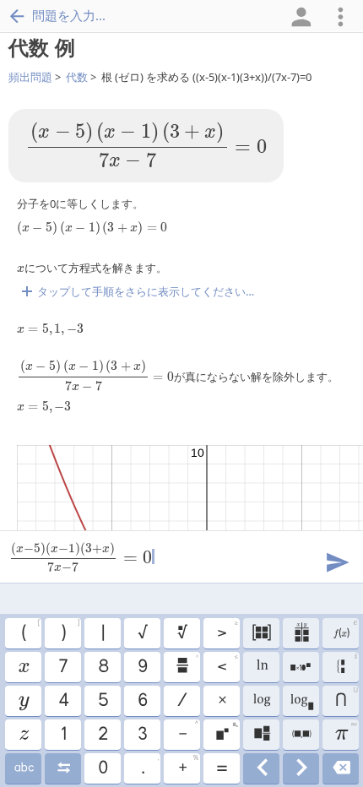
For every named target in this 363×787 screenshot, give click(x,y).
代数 (77, 76)
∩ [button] (345, 698)
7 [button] (62, 667)
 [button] (340, 768)
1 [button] (63, 734)
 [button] (23, 667)
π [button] (345, 732)
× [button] (221, 700)
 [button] (226, 732)
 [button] (261, 633)
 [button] (301, 768)
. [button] (149, 766)
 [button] (261, 700)
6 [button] (142, 700)
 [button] (23, 700)
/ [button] (181, 700)
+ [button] (187, 766)
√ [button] (142, 633)
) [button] (69, 631)
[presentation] (146, 146)
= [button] (221, 768)
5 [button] (102, 700)
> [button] (227, 631)
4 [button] (62, 700)
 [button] (181, 633)
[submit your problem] (336, 560)
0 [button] (102, 768)
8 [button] (102, 667)
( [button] (30, 631)
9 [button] (142, 667)
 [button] (186, 665)
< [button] (227, 665)
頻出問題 (30, 76)
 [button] (23, 768)
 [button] (261, 667)
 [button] (301, 633)
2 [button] (102, 734)
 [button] (63, 768)
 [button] (23, 734)
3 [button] (142, 734)
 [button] (300, 667)
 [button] (261, 734)
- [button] (187, 732)
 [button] (344, 631)
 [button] (301, 700)
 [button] (261, 768)
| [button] (102, 633)
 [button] (347, 665)
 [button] (301, 734)
